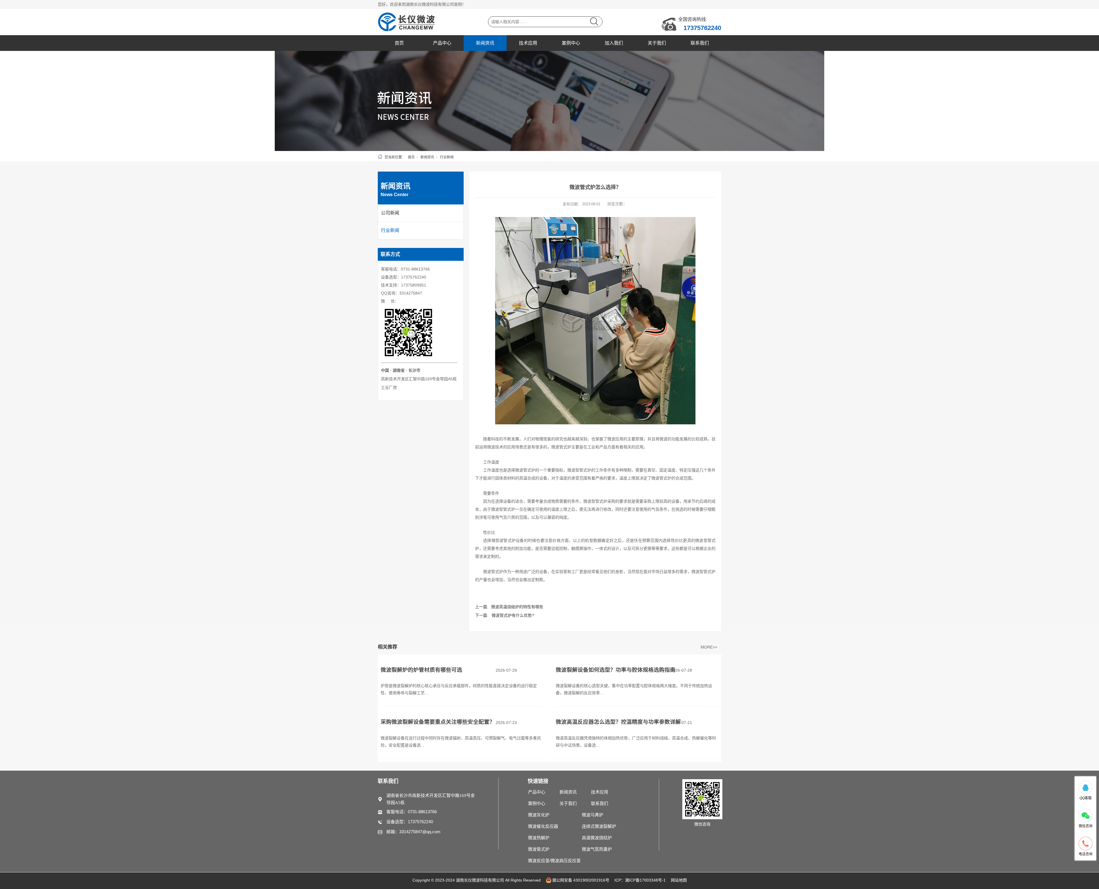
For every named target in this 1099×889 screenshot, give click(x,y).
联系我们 (700, 43)
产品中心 (442, 43)
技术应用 (528, 43)
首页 (399, 43)
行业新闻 (447, 157)
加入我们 (614, 43)
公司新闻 (390, 212)
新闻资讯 (485, 43)
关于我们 (657, 43)
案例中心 (571, 43)
